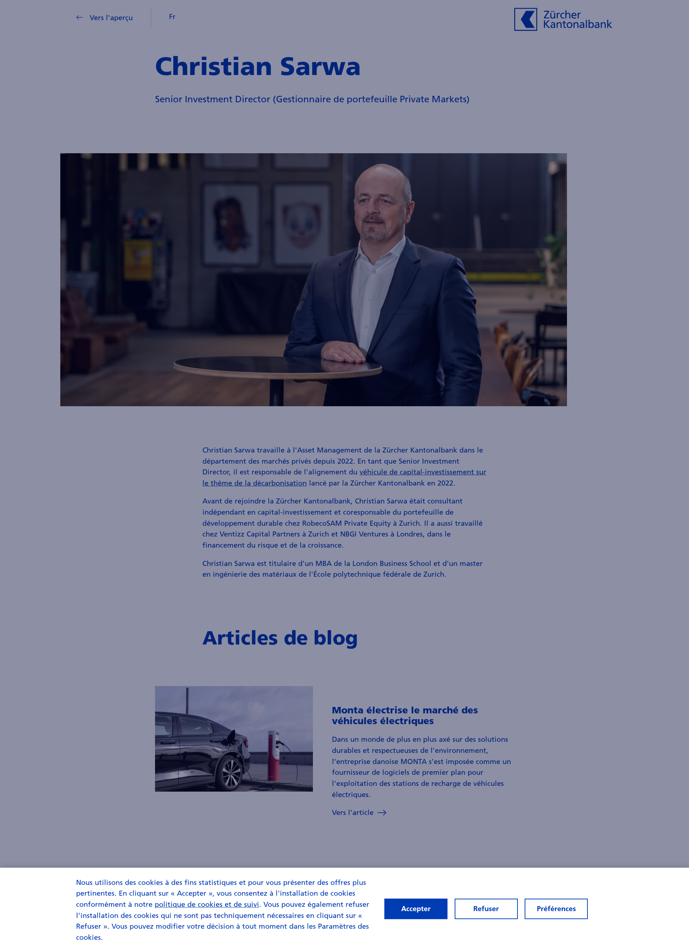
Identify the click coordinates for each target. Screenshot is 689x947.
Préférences (556, 908)
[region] (344, 907)
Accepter (416, 908)
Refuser (486, 908)
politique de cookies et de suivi (207, 904)
